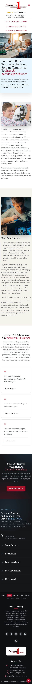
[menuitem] (3, 595)
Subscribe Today (15, 488)
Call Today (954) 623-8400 (17, 671)
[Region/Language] (25, 634)
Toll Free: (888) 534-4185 (17, 673)
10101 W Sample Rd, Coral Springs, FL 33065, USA (17, 667)
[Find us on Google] (16, 641)
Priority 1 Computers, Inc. (11, 681)
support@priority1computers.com (17, 676)
